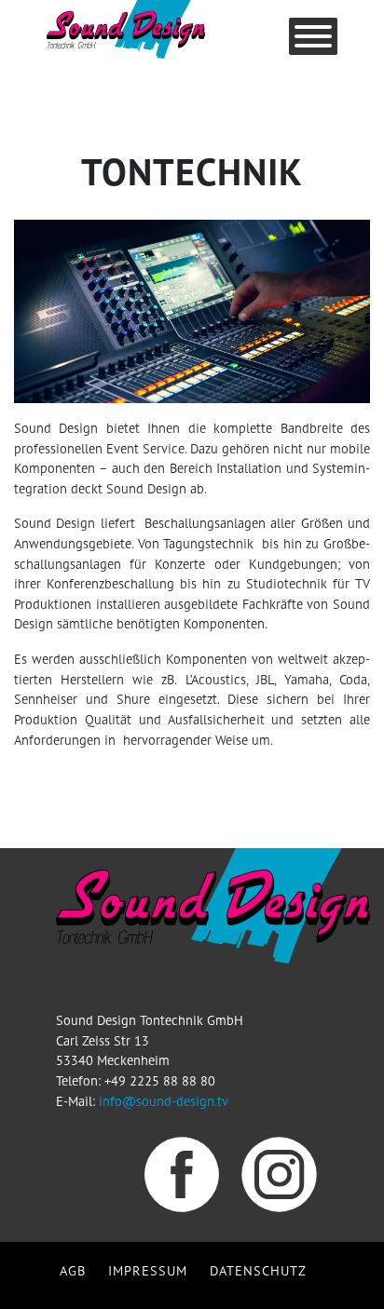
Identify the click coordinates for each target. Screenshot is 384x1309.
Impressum (147, 1270)
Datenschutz (258, 1270)
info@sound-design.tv (163, 1101)
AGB (73, 1270)
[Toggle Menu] (313, 36)
